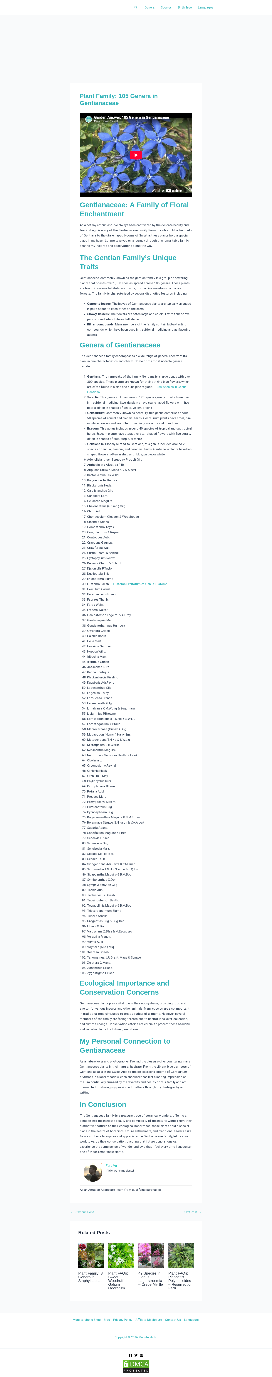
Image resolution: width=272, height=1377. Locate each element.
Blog (107, 1320)
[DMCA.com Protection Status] (136, 1366)
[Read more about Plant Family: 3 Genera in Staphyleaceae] (91, 1255)
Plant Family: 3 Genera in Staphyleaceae (90, 1277)
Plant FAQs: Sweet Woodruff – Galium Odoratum (118, 1280)
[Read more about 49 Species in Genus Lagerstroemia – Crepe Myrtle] (151, 1255)
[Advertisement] (136, 43)
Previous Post (82, 1212)
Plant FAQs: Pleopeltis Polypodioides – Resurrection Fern (180, 1280)
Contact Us (173, 1320)
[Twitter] (136, 1355)
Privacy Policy (122, 1320)
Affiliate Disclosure (148, 1320)
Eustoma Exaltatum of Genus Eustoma (140, 584)
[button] (136, 7)
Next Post (192, 1212)
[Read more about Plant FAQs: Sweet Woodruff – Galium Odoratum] (121, 1255)
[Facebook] (130, 1355)
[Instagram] (141, 1355)
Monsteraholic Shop (87, 1320)
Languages (205, 7)
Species (166, 7)
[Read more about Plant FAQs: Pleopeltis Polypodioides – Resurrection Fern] (181, 1255)
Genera (150, 7)
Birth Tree (185, 7)
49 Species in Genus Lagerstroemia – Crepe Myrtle (150, 1278)
